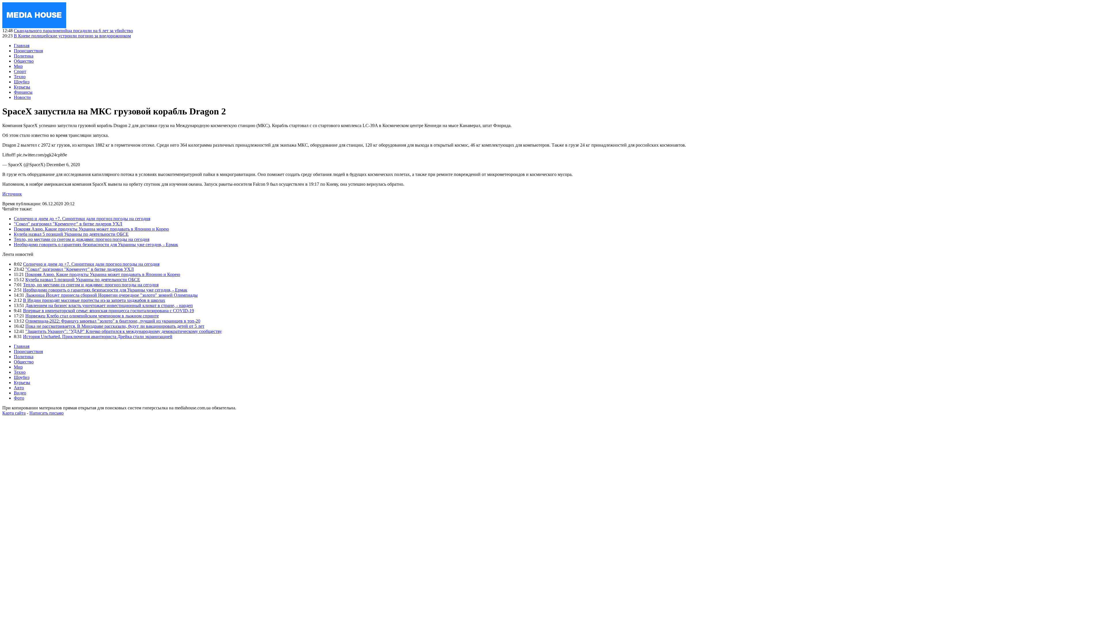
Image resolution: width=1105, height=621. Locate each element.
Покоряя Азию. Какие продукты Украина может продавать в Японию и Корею (91, 229)
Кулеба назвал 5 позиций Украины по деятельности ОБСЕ (71, 234)
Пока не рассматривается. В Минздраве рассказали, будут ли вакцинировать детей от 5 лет (114, 326)
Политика (23, 55)
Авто (19, 387)
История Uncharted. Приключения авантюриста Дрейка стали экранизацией (97, 336)
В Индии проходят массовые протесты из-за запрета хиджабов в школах (94, 300)
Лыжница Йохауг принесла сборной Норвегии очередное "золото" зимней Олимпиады (111, 295)
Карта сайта (14, 413)
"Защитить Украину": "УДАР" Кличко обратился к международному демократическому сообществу (123, 331)
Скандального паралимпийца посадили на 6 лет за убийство (73, 30)
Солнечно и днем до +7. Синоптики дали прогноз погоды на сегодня (82, 218)
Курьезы (22, 87)
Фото (19, 398)
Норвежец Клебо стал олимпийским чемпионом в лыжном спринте (92, 315)
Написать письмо (46, 413)
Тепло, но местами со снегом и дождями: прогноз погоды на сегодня (81, 239)
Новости (22, 97)
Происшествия (28, 50)
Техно (20, 76)
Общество (24, 61)
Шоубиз (21, 81)
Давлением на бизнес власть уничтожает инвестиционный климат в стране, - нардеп (109, 305)
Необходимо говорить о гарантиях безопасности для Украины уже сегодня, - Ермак (96, 244)
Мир (18, 66)
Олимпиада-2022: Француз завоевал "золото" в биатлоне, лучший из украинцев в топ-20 (112, 321)
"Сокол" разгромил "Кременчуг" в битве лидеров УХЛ (68, 223)
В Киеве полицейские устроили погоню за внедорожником (72, 35)
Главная (21, 45)
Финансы (23, 92)
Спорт (20, 71)
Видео (20, 392)
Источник (12, 193)
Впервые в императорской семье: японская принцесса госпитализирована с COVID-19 (108, 310)
